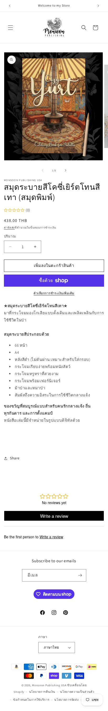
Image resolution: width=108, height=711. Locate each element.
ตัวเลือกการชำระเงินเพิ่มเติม (54, 293)
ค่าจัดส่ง (9, 227)
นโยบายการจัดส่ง (66, 700)
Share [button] (15, 458)
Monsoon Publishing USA (49, 685)
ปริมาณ (10, 236)
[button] (10, 27)
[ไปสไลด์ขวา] (65, 170)
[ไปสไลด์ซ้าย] (42, 170)
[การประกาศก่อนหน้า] (9, 6)
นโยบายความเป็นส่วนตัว (77, 692)
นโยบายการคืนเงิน (42, 692)
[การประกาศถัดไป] (98, 6)
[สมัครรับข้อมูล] (80, 575)
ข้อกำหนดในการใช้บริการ (31, 700)
